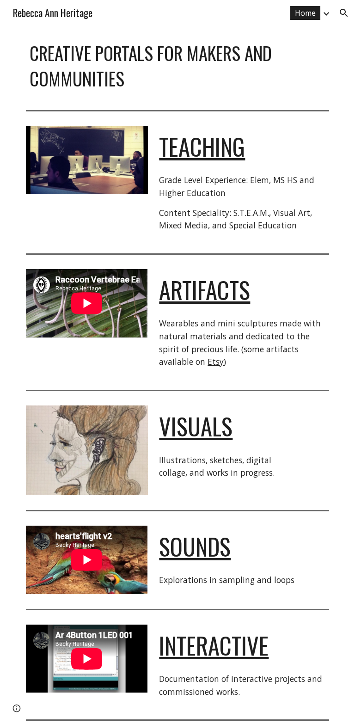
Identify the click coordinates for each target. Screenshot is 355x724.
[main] (164, 66)
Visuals (196, 426)
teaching (202, 146)
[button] (344, 13)
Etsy (216, 361)
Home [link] (305, 13)
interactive (214, 645)
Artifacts (204, 289)
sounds (195, 546)
